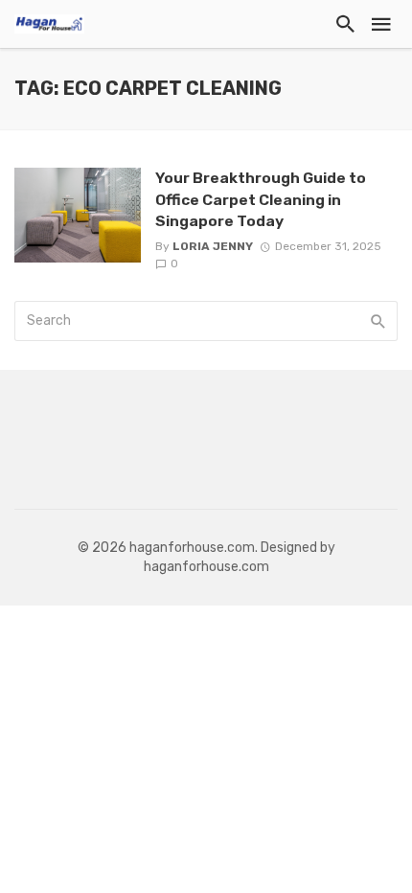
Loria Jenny (212, 246)
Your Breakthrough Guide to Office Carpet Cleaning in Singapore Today (260, 199)
